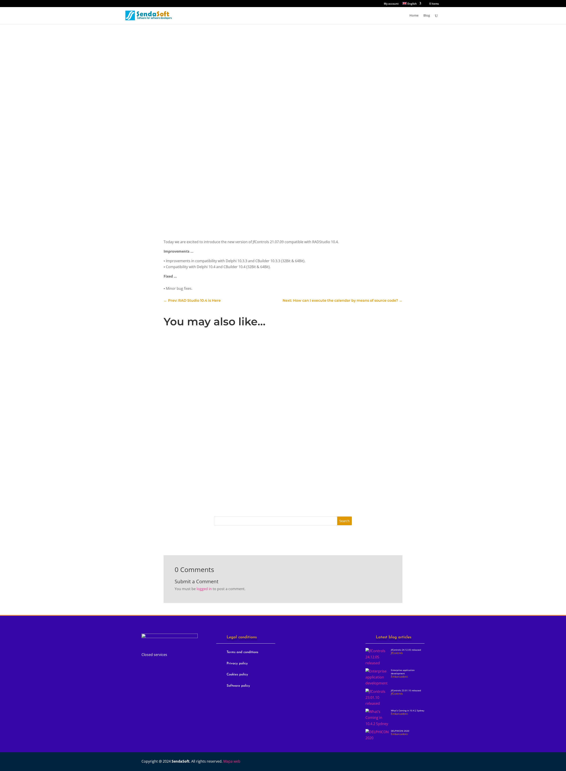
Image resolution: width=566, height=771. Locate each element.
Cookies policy (237, 674)
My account (391, 4)
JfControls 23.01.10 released (194, 463)
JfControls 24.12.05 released (194, 351)
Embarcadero (234, 414)
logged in (204, 588)
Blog (426, 15)
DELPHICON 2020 (400, 730)
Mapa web (231, 761)
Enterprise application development (201, 407)
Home (414, 15)
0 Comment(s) (188, 91)
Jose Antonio (183, 358)
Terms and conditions (242, 652)
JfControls (184, 44)
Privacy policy (237, 663)
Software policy (238, 686)
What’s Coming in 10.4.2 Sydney (407, 710)
